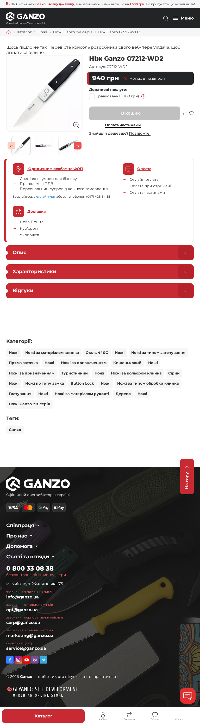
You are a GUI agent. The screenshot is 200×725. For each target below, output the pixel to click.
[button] (11, 145)
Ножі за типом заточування (158, 352)
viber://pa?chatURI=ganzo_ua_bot (35, 660)
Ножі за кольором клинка (136, 373)
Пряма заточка (23, 362)
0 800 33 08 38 (30, 568)
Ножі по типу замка (44, 383)
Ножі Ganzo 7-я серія (29, 404)
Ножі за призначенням (84, 362)
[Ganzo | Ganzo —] (25, 17)
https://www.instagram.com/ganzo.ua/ (18, 660)
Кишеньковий (127, 362)
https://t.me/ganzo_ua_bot (43, 660)
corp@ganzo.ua (23, 622)
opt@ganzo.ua (22, 609)
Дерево (123, 393)
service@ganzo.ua (26, 648)
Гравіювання (118, 96)
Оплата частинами (123, 125)
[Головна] (8, 32)
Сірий (174, 373)
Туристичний (74, 373)
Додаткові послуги (107, 89)
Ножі (13, 352)
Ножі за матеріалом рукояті (82, 393)
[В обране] (191, 115)
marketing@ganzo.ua (29, 635)
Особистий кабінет (103, 715)
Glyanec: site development (45, 689)
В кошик (130, 113)
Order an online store (38, 695)
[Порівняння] (129, 715)
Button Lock (82, 383)
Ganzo (15, 429)
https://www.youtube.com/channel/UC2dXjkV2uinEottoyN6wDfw (26, 660)
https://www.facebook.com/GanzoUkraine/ (10, 660)
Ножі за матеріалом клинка (52, 352)
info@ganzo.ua (22, 597)
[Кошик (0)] (179, 715)
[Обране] (155, 715)
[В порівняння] (184, 115)
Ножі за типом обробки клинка (148, 383)
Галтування (20, 393)
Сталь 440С (97, 352)
